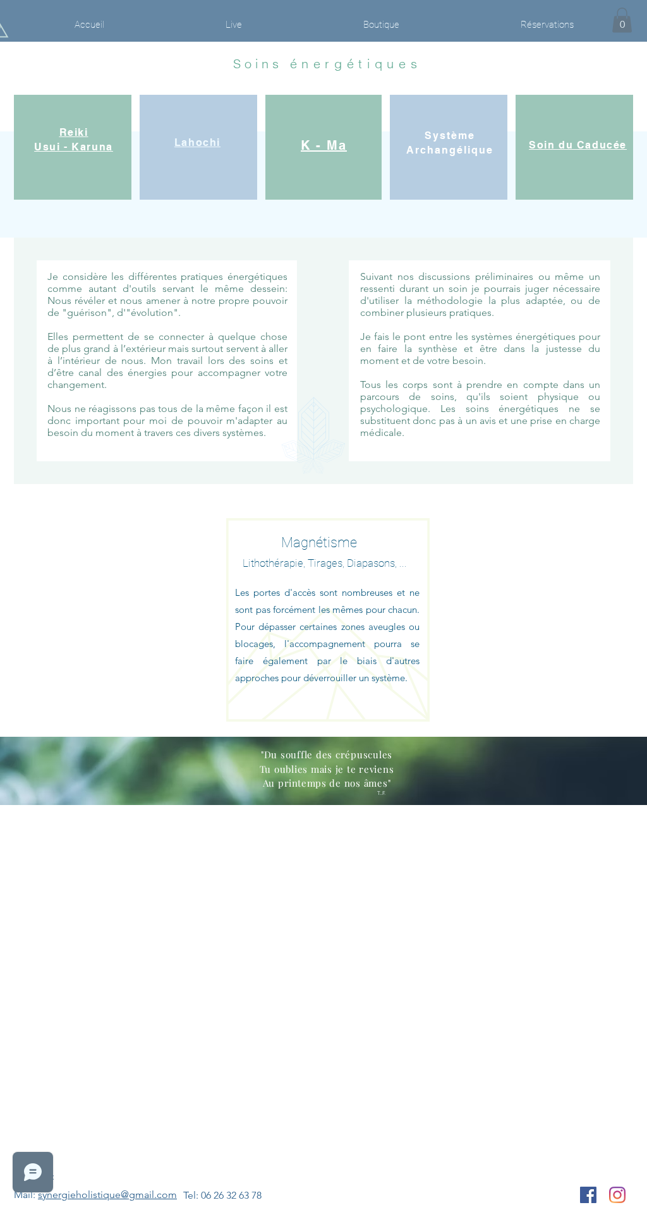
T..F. (381, 793)
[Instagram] (617, 1195)
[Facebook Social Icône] (588, 1195)
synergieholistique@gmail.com (107, 1195)
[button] (622, 20)
